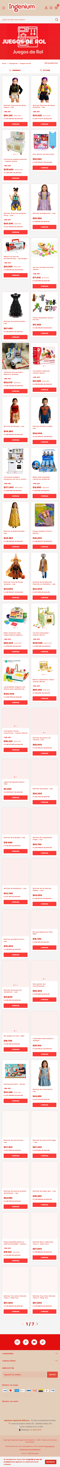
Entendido (50, 1462)
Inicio (4, 63)
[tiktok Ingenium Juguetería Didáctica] (43, 1342)
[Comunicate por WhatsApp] (51, 8)
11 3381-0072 (35, 1430)
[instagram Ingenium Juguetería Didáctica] (17, 1342)
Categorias (13, 63)
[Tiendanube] (30, 1453)
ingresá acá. (49, 1446)
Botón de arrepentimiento (30, 1450)
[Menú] (4, 8)
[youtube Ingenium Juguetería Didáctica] (34, 1342)
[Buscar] (56, 19)
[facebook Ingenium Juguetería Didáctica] (26, 1342)
